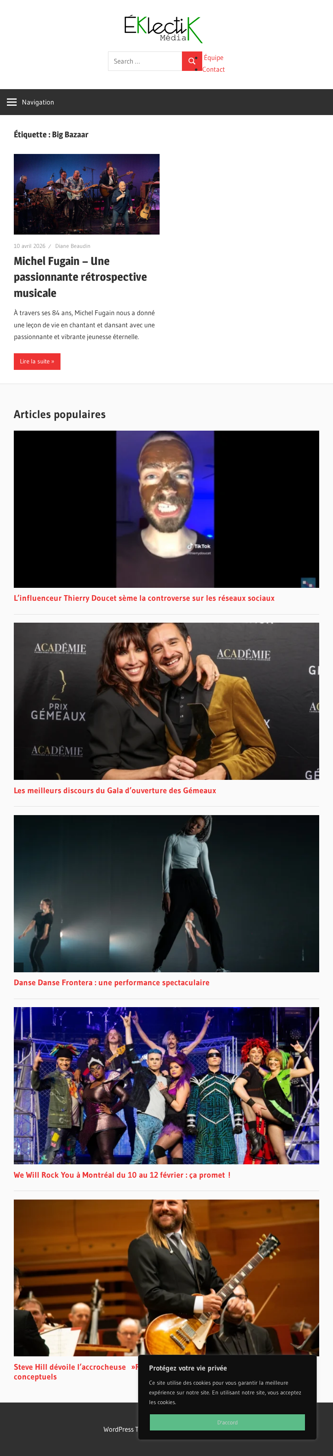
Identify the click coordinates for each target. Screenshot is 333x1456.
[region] (227, 1397)
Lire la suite (35, 361)
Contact (213, 69)
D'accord (227, 1422)
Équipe (213, 57)
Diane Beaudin (73, 246)
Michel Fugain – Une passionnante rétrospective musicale (80, 276)
